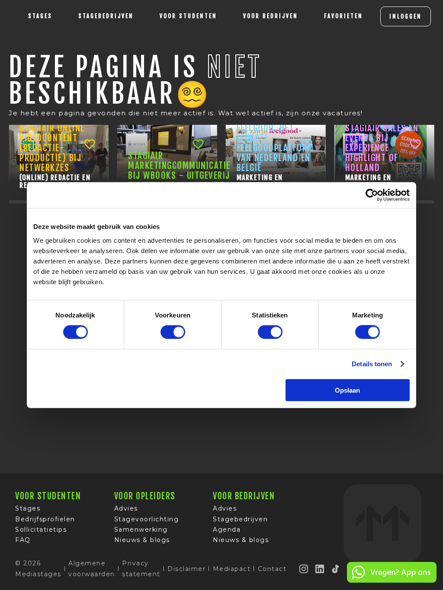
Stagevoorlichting (146, 519)
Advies (126, 508)
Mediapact (232, 569)
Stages (27, 508)
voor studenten (188, 16)
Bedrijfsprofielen (45, 519)
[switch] (173, 332)
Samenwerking (141, 529)
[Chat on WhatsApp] (392, 581)
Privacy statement (141, 568)
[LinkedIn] (320, 569)
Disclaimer (186, 569)
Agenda (227, 529)
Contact (272, 569)
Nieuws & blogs (142, 540)
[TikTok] (335, 569)
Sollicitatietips (41, 529)
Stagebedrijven (106, 16)
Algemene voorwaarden (91, 568)
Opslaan (347, 389)
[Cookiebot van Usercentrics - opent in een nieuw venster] (372, 195)
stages (40, 16)
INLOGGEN (405, 16)
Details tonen (372, 364)
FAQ (23, 540)
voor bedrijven (270, 16)
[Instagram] (304, 569)
